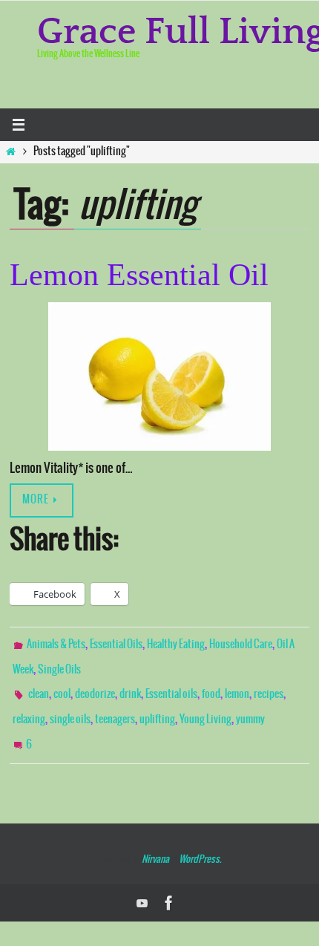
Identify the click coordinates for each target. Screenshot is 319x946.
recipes (268, 688)
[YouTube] (142, 886)
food (211, 688)
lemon (237, 688)
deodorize (95, 688)
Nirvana (155, 842)
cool (61, 688)
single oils (70, 709)
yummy (250, 709)
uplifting (157, 709)
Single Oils (59, 665)
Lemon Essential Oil (139, 275)
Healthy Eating (176, 644)
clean (38, 688)
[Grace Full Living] (169, 886)
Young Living (205, 709)
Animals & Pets (56, 644)
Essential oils (171, 688)
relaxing (29, 709)
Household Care (240, 644)
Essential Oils (116, 644)
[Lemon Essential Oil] (159, 376)
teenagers (115, 709)
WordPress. (200, 842)
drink (130, 688)
